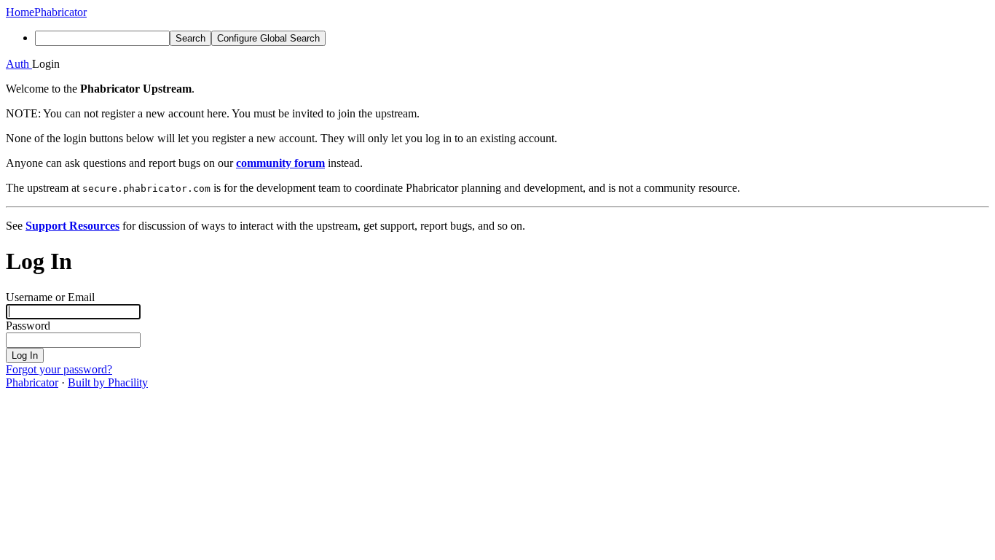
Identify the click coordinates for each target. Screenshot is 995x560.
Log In (25, 355)
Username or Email (50, 297)
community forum (280, 163)
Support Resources (72, 225)
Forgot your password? (59, 369)
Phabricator (32, 382)
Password (28, 325)
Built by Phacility (108, 382)
